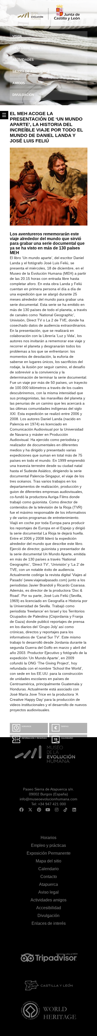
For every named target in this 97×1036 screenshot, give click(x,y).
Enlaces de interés (49, 923)
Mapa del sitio (48, 861)
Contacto (48, 876)
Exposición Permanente (49, 853)
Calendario (67, 738)
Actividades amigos (48, 900)
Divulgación (48, 915)
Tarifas (65, 726)
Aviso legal (48, 892)
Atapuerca (48, 884)
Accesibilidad (48, 908)
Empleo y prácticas (48, 845)
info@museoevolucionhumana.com (48, 799)
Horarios (26, 726)
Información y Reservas (34, 738)
